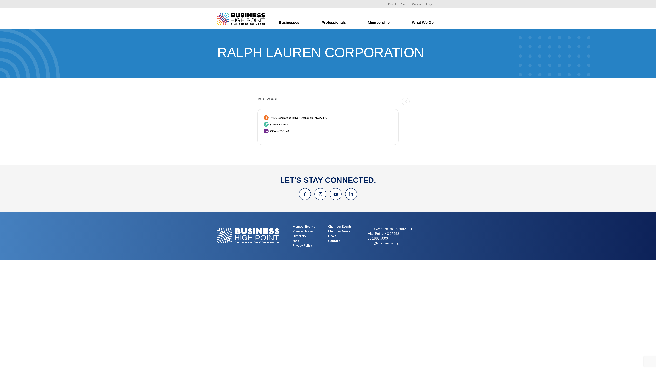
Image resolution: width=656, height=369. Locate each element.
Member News (302, 231)
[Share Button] (406, 101)
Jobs (295, 241)
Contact (417, 4)
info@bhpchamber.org (383, 243)
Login (430, 4)
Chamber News (339, 231)
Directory (299, 236)
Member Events (303, 226)
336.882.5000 (378, 238)
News (405, 4)
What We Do (423, 22)
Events (393, 4)
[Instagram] (320, 194)
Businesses (289, 22)
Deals (332, 236)
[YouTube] (336, 194)
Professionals (334, 22)
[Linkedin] (351, 194)
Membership (379, 22)
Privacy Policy (302, 245)
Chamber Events (340, 226)
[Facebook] (305, 194)
